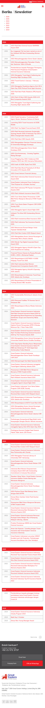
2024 (7, 21)
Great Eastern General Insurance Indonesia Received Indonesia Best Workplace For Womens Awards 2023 (25, 510)
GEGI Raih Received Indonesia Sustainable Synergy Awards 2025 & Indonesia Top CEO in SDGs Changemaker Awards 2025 (26, 133)
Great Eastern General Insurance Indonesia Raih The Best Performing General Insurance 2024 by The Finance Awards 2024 (26, 333)
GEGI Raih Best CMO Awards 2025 (22, 139)
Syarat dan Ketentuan (8, 683)
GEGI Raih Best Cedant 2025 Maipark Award (26, 233)
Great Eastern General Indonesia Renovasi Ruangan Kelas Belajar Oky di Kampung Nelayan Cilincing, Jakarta (25, 517)
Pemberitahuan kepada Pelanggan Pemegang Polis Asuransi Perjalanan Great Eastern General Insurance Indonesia (26, 70)
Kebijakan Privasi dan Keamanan (26, 683)
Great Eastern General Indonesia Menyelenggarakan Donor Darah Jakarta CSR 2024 (26, 414)
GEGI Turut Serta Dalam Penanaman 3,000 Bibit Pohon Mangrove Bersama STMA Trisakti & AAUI (26, 199)
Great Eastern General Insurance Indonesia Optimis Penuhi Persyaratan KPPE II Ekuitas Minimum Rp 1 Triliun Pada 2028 (25, 325)
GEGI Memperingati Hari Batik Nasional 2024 (26, 361)
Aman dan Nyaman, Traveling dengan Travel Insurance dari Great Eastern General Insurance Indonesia (25, 531)
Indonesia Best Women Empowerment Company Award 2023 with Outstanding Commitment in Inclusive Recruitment (24, 471)
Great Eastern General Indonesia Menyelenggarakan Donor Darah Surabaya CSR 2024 (25, 355)
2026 (7, 17)
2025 (7, 19)
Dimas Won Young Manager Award (22, 620)
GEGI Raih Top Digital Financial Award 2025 (25, 128)
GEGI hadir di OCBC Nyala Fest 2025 (23, 164)
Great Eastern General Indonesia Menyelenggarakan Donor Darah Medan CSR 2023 (26, 463)
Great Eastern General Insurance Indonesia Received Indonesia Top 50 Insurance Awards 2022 (26, 579)
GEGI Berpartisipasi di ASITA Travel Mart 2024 (26, 403)
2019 (7, 30)
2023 (7, 23)
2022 (7, 25)
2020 (7, 27)
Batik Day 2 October (17, 617)
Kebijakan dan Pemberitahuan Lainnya (13, 685)
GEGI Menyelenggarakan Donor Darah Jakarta (26, 59)
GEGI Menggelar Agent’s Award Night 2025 (25, 210)
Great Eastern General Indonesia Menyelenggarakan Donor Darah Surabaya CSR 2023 (25, 486)
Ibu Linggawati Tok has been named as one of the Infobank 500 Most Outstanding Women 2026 (26, 53)
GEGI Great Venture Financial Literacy (23, 173)
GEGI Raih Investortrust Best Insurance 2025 (26, 218)
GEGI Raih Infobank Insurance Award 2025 (25, 193)
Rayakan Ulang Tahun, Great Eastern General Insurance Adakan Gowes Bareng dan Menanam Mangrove (26, 478)
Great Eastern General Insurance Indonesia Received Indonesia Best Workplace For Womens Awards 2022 (25, 566)
